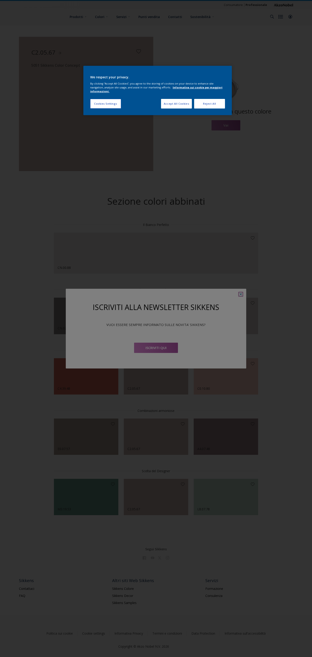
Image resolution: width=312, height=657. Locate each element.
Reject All (209, 103)
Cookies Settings (105, 103)
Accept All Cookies (176, 103)
